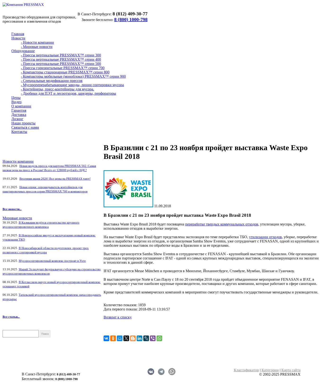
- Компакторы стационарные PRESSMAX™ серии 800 (65, 72)
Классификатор (246, 370)
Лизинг (17, 119)
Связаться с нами (25, 127)
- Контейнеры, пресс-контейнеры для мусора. (57, 89)
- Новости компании (37, 42)
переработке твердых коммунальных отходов (221, 224)
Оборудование (23, 51)
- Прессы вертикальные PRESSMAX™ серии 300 (61, 55)
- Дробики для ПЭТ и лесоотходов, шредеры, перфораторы (68, 93)
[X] (126, 338)
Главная (17, 34)
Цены (16, 98)
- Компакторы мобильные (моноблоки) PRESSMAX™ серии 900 (73, 76)
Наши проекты (23, 123)
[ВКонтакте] (106, 338)
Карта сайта (291, 370)
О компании (21, 106)
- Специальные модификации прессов (52, 81)
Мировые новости (17, 218)
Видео (16, 102)
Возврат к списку (118, 317)
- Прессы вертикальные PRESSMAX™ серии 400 (61, 59)
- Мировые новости (36, 47)
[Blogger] (133, 338)
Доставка (18, 115)
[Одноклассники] (113, 338)
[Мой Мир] (119, 338)
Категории (270, 370)
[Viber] (153, 338)
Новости (18, 38)
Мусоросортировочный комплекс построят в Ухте (52, 261)
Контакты (19, 132)
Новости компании (18, 161)
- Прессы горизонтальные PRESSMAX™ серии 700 (63, 68)
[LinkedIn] (139, 338)
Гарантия (18, 110)
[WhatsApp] (159, 338)
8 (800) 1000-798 (131, 19)
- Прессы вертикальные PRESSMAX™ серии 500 (61, 64)
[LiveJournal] (146, 338)
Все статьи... (11, 316)
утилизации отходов (265, 237)
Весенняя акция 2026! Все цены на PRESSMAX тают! (55, 178)
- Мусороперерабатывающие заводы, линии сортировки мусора (72, 85)
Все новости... (12, 209)
